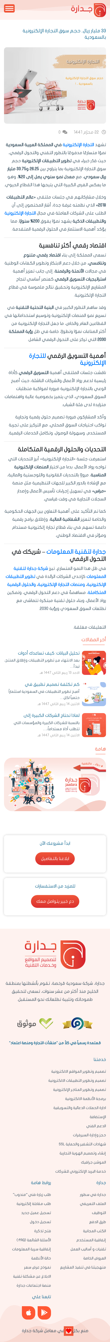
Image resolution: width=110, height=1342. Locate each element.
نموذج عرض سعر (37, 1267)
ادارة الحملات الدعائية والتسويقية (79, 1108)
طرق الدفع (97, 1222)
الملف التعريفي (93, 1204)
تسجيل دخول (40, 1222)
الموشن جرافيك (93, 1162)
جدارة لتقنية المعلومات (76, 552)
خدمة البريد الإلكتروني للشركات (80, 1171)
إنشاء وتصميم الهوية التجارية (83, 1153)
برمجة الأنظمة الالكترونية (85, 1099)
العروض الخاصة (94, 1258)
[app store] (28, 1313)
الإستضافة (98, 1117)
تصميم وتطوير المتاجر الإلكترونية (79, 1090)
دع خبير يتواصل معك (55, 901)
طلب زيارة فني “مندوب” (32, 1195)
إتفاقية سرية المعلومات (31, 1249)
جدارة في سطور (93, 1195)
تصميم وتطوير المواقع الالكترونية (78, 1071)
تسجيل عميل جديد (36, 1213)
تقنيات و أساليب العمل (88, 1249)
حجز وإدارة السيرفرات (89, 1135)
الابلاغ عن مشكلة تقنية (32, 1276)
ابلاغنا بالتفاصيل (55, 859)
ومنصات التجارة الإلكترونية (61, 584)
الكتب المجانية (94, 1231)
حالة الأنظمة (41, 1258)
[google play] (44, 1313)
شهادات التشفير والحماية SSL (82, 1144)
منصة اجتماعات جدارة (34, 1285)
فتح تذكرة (42, 1231)
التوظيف (99, 1213)
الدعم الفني (96, 1126)
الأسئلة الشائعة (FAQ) (34, 1240)
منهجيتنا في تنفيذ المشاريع (83, 1267)
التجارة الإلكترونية (78, 145)
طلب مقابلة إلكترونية (34, 1204)
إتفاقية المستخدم (91, 1240)
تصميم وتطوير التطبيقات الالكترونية (77, 1081)
